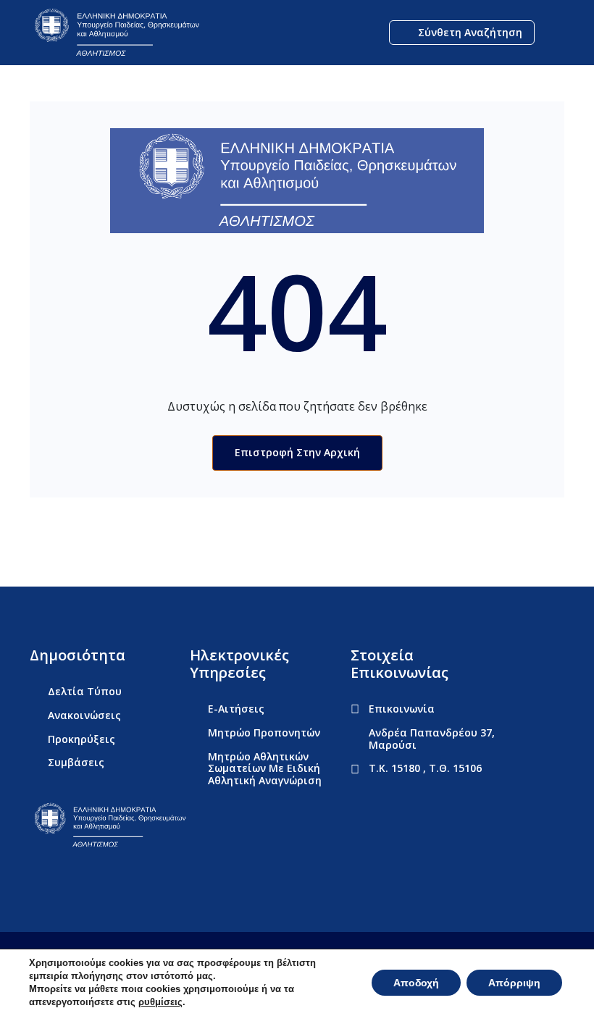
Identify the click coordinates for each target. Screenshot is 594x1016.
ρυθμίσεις (160, 1001)
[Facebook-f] (36, 878)
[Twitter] (63, 878)
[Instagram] (118, 878)
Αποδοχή (416, 982)
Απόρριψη (514, 982)
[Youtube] (91, 878)
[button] (553, 33)
